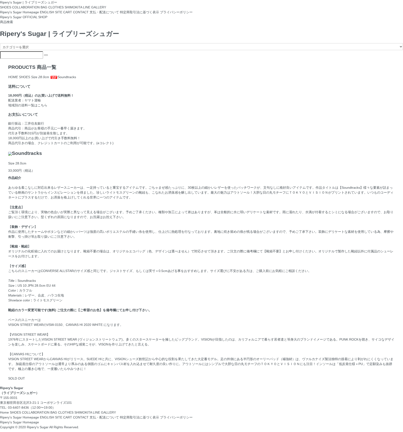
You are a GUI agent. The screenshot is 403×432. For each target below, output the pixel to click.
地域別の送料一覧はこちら (27, 105)
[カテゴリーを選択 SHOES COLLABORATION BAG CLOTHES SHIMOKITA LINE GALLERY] (201, 46)
